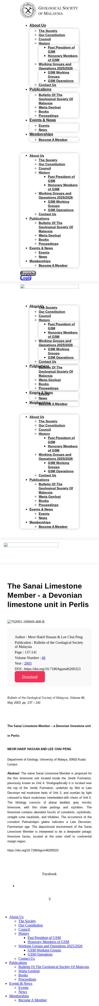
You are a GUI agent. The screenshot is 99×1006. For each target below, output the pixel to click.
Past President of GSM (61, 49)
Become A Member (53, 139)
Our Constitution (52, 35)
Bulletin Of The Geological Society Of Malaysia (56, 99)
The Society (27, 921)
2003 (28, 663)
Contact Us (47, 85)
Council (24, 929)
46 (43, 658)
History (44, 43)
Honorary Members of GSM (63, 58)
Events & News (42, 120)
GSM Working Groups (58, 74)
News (43, 130)
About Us (37, 25)
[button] (49, 147)
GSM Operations (61, 81)
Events (23, 988)
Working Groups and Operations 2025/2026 (56, 66)
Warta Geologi (50, 107)
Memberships (41, 134)
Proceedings (48, 115)
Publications (40, 89)
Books (23, 975)
